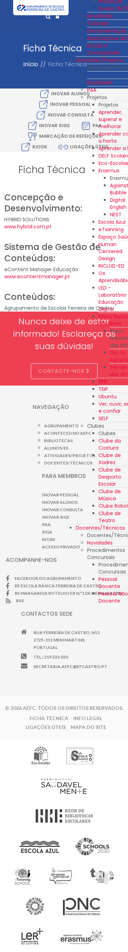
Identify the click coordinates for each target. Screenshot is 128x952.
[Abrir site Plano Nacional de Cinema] (81, 906)
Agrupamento (61, 425)
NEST (116, 214)
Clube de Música (109, 495)
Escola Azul (112, 222)
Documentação (107, 30)
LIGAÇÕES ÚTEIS (46, 727)
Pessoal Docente (109, 583)
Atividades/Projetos (100, 60)
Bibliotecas (58, 440)
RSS (20, 600)
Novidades (100, 15)
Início (30, 64)
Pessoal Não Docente (113, 597)
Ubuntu (107, 396)
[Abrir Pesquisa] (48, 16)
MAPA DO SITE (88, 727)
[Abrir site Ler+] (32, 936)
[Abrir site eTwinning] (22, 876)
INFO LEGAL (87, 718)
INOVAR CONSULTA (62, 509)
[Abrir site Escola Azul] (40, 846)
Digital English (118, 203)
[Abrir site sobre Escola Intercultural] (60, 876)
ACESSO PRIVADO (61, 546)
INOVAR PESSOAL (60, 494)
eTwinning (111, 229)
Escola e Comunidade (103, 49)
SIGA (47, 532)
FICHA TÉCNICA (49, 718)
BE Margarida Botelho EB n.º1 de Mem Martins (69, 593)
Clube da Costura (109, 444)
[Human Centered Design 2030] (93, 846)
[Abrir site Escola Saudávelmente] (64, 785)
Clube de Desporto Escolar (109, 477)
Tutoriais (97, 23)
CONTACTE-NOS (62, 371)
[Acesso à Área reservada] (57, 16)
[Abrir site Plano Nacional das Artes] (35, 906)
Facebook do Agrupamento (48, 578)
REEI (102, 381)
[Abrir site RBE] (64, 815)
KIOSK (39, 146)
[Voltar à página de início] (41, 11)
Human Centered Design (110, 251)
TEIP (103, 389)
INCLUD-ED (111, 265)
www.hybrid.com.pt (28, 226)
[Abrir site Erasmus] (82, 936)
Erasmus (108, 170)
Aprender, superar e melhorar (110, 119)
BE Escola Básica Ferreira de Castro (58, 585)
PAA (91, 89)
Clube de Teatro (109, 517)
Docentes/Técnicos (100, 527)
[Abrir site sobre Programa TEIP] (102, 876)
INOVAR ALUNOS (60, 502)
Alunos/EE (56, 448)
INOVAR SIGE (54, 125)
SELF (103, 418)
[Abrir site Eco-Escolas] (40, 755)
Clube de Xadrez (109, 459)
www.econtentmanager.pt (37, 276)
